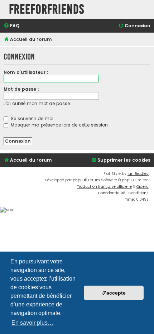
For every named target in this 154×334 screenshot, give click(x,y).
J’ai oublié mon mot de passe (37, 103)
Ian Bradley (138, 173)
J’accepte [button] (114, 293)
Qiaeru (142, 186)
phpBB (79, 180)
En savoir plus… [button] (32, 323)
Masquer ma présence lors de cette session (58, 125)
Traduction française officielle (104, 186)
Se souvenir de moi (31, 118)
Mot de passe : (21, 89)
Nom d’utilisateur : (26, 72)
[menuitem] (11, 26)
